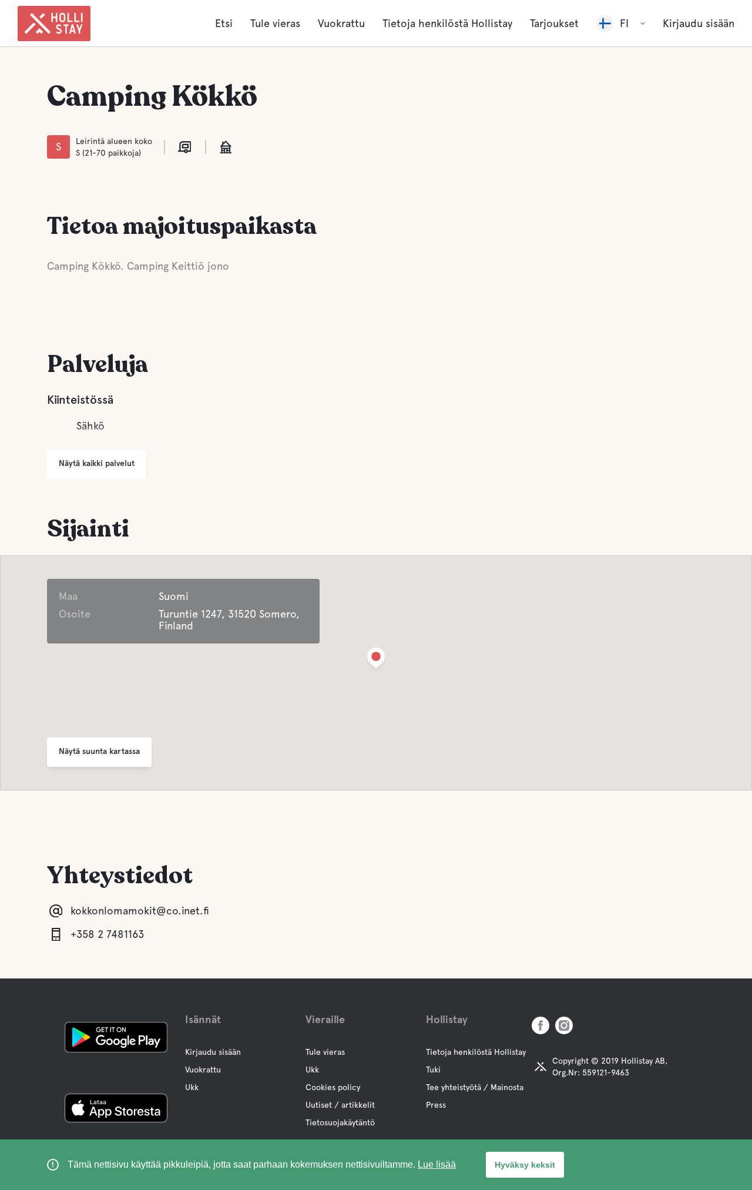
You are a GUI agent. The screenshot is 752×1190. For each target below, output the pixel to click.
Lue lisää (437, 1164)
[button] (376, 660)
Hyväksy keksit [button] (525, 1164)
